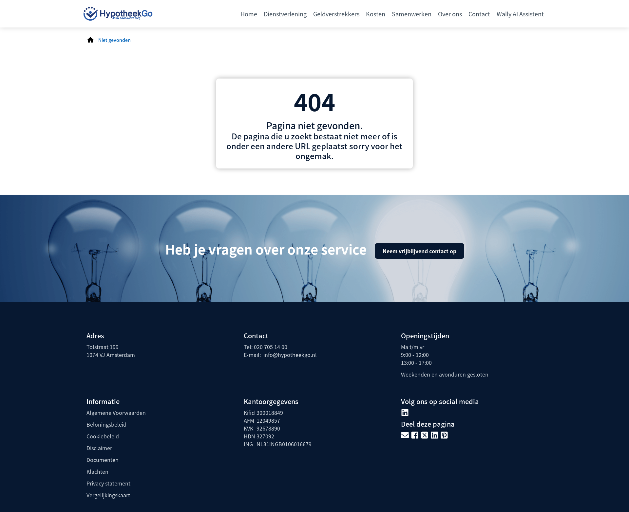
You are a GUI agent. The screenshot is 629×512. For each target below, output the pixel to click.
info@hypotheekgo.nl (289, 355)
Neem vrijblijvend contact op (419, 251)
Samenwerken (411, 13)
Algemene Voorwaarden (116, 412)
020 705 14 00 (270, 347)
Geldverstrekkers (336, 13)
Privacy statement (108, 483)
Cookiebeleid (102, 436)
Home (248, 13)
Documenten (102, 460)
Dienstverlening (285, 13)
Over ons (450, 13)
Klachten (97, 471)
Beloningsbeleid (106, 424)
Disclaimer (99, 448)
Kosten (375, 13)
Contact (479, 13)
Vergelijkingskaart (108, 495)
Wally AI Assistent (520, 13)
